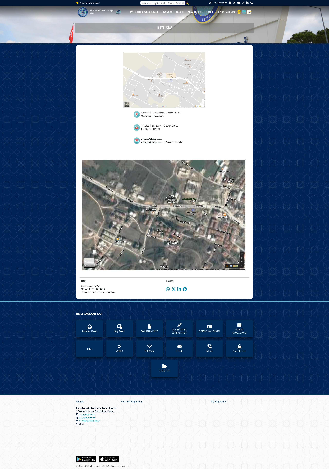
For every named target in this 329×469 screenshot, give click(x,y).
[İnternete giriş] (244, 12)
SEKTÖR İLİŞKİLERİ (225, 12)
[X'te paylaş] (173, 289)
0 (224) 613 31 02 (87, 414)
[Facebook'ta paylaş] (185, 289)
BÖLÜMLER (166, 12)
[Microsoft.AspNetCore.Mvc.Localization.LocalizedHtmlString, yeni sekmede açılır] (86, 459)
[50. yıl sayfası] (118, 12)
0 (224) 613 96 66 (87, 417)
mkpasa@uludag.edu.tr (89, 420)
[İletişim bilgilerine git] (251, 3)
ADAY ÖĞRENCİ (195, 12)
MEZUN (209, 12)
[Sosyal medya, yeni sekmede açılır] (230, 3)
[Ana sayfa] (131, 12)
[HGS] (249, 11)
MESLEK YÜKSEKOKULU (146, 12)
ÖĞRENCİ (180, 12)
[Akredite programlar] (239, 12)
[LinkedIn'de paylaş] (179, 289)
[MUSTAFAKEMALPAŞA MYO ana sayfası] (83, 12)
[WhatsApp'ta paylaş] (168, 289)
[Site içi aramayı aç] (187, 3)
